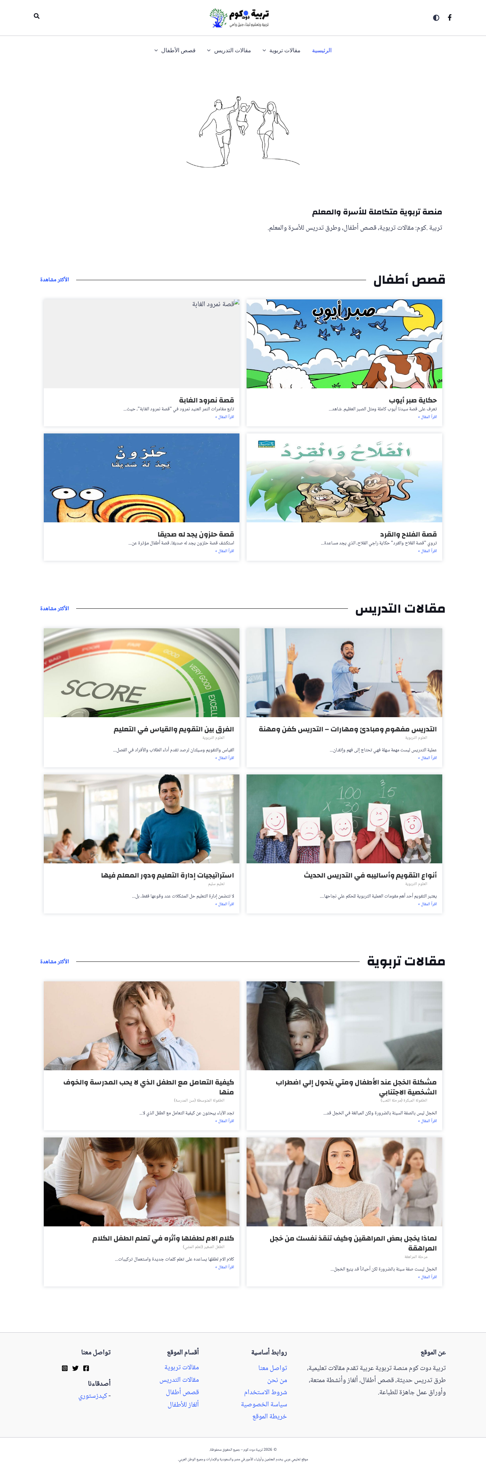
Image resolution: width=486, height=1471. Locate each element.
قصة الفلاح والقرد (408, 534)
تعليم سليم (216, 884)
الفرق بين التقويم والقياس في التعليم (174, 729)
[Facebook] (450, 17)
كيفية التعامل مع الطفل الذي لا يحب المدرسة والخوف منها (148, 1087)
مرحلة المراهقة (416, 1257)
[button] (36, 17)
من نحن (277, 1381)
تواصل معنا (272, 1369)
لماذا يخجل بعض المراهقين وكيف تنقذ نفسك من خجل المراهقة (353, 1243)
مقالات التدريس (179, 1380)
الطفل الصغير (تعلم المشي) (203, 1247)
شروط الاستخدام (265, 1393)
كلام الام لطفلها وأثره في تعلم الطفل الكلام (163, 1238)
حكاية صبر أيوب (413, 400)
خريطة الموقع (269, 1417)
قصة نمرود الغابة (206, 400)
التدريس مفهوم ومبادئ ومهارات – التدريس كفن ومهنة (348, 729)
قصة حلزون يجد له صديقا (196, 534)
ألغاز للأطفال (183, 1405)
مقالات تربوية (181, 1368)
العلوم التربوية (416, 738)
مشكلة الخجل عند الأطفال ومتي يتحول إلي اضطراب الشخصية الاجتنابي (356, 1087)
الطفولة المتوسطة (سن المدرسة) (199, 1100)
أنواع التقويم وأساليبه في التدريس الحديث (370, 875)
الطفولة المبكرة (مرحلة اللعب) (404, 1100)
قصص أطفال (182, 1393)
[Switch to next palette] (436, 18)
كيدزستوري (92, 1396)
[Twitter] (75, 1368)
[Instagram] (65, 1368)
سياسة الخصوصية (264, 1405)
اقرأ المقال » (427, 417)
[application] (266, 50)
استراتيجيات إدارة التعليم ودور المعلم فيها (167, 875)
